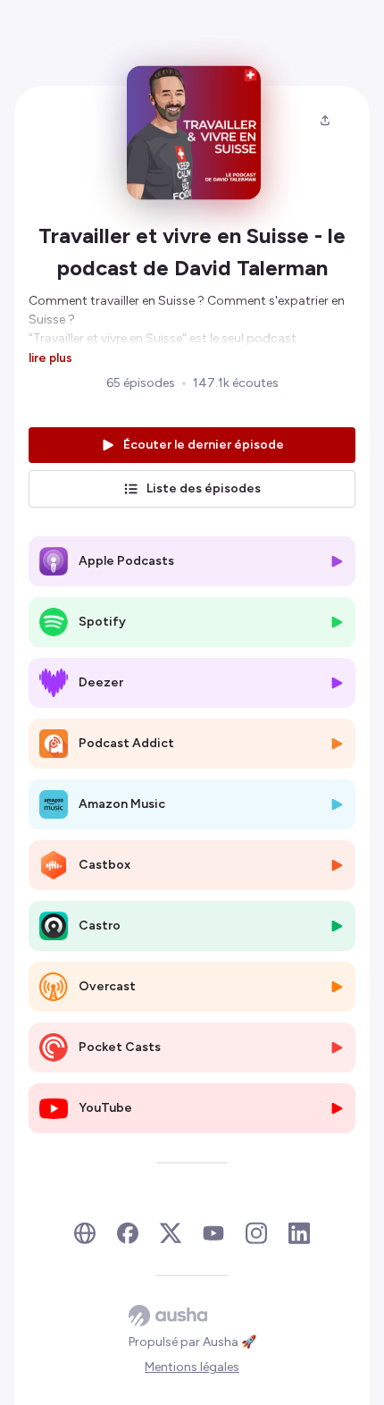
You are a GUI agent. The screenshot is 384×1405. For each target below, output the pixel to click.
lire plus (50, 357)
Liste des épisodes (203, 488)
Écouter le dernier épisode (203, 444)
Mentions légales (192, 1367)
